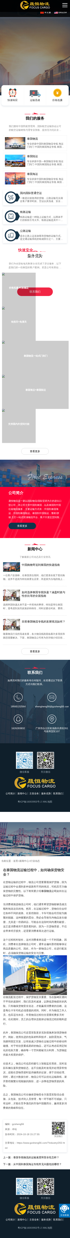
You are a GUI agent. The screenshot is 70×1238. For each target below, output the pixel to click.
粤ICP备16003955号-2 (30, 801)
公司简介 (10, 793)
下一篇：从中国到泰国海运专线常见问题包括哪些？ (32, 1164)
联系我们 (58, 793)
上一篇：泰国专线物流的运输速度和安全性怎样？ (31, 1157)
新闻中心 (22, 793)
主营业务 (34, 793)
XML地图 (47, 801)
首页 (15, 861)
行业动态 (35, 861)
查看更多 (35, 451)
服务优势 (46, 793)
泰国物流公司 (49, 891)
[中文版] (46, 12)
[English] (60, 12)
